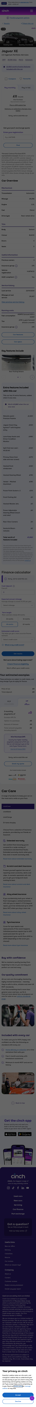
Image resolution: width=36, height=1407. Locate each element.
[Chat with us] (32, 1398)
